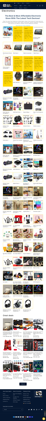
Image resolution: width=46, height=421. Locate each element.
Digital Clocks (16, 183)
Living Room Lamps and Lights (37, 198)
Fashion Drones (6, 37)
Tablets (26, 28)
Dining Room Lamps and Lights (17, 212)
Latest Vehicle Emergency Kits (6, 296)
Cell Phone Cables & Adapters (27, 83)
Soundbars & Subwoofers (26, 184)
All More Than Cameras (6, 127)
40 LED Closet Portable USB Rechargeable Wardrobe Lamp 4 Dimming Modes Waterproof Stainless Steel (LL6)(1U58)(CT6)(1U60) (7, 333)
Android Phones (7, 73)
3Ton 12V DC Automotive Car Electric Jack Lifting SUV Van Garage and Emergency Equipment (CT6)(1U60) (27, 333)
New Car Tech (36, 267)
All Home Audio (36, 155)
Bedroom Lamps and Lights (27, 198)
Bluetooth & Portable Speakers (7, 99)
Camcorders (5, 140)
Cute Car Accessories (17, 295)
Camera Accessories (37, 140)
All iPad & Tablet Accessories (36, 38)
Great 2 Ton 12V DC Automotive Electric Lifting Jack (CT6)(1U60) (17, 332)
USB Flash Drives (16, 112)
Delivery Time (26, 393)
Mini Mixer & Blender (7, 253)
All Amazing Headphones (15, 99)
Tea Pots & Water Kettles (6, 268)
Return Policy (6, 395)
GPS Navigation (36, 282)
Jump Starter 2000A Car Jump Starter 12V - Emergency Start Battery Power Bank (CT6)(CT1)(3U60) (28, 353)
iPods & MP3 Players (37, 183)
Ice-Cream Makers (17, 253)
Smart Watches (16, 82)
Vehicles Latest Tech (27, 267)
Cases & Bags (26, 112)
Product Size (26, 395)
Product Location (26, 401)
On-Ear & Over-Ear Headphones (27, 310)
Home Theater (26, 169)
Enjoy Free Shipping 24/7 (17, 394)
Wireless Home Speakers (6, 184)
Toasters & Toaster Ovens (27, 240)
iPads (15, 28)
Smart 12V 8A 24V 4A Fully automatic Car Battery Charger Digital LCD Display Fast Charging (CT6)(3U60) (37, 374)
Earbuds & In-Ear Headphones (16, 310)
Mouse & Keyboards (27, 98)
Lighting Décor (26, 211)
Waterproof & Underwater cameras (27, 141)
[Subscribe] (21, 409)
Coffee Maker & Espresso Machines (27, 226)
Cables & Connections (38, 98)
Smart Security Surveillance (6, 113)
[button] (15, 3)
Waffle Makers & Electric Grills (36, 254)
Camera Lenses (36, 126)
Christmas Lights (37, 211)
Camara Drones (26, 126)
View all (23, 384)
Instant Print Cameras (17, 140)
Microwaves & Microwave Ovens (17, 240)
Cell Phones (16, 58)
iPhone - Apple (38, 58)
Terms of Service (6, 397)
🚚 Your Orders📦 (27, 403)
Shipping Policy (6, 399)
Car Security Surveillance (26, 282)
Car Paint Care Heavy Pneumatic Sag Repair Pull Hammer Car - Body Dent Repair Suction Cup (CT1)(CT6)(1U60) (17, 354)
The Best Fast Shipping (16, 397)
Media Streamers (26, 155)
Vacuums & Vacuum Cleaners (17, 268)
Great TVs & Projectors (38, 112)
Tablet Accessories (27, 53)
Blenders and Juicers (37, 239)
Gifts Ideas (15, 401)
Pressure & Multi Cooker (6, 240)
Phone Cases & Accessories (6, 68)
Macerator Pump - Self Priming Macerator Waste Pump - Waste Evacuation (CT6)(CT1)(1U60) (38, 333)
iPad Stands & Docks (7, 53)
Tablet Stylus (36, 53)
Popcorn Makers (26, 253)
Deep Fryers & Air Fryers (37, 226)
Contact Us (5, 401)
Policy (4, 393)
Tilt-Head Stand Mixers (16, 226)
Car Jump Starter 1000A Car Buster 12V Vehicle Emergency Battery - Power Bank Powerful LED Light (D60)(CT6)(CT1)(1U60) (38, 354)
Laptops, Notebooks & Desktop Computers (38, 83)
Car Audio (5, 282)
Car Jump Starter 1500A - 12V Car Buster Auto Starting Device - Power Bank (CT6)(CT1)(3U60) (7, 374)
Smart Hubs (35, 169)
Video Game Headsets (38, 295)
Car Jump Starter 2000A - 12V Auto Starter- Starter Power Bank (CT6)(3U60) (18, 374)
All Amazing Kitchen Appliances (7, 226)
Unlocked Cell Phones (29, 58)
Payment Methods (27, 397)
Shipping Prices (26, 399)
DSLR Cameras (16, 126)
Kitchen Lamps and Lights (7, 212)
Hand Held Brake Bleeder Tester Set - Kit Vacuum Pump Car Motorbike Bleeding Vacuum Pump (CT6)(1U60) (7, 353)
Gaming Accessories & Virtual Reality (18, 156)
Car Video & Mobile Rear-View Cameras (17, 282)
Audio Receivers (16, 169)
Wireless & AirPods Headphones (7, 310)
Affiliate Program (16, 400)
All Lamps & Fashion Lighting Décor (17, 198)
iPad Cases (15, 53)
